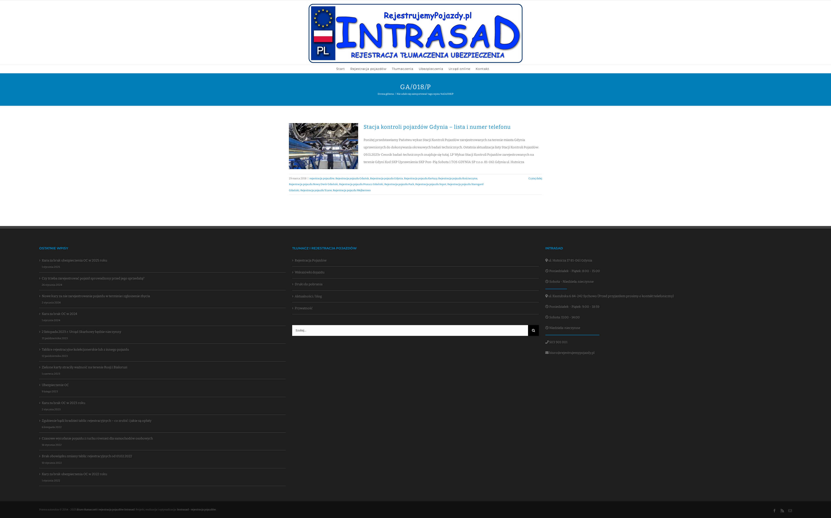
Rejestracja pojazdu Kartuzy (420, 178)
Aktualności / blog (308, 296)
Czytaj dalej (535, 178)
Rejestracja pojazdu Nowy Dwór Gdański (313, 184)
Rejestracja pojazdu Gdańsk (352, 178)
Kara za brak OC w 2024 (59, 314)
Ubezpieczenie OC (55, 385)
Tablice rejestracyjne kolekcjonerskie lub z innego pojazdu (85, 349)
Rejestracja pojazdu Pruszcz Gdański (361, 184)
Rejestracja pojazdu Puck (399, 184)
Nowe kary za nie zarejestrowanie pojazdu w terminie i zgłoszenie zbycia (96, 296)
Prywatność (304, 308)
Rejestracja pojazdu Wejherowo (352, 190)
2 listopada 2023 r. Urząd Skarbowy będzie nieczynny (81, 332)
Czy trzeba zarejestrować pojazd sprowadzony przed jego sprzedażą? (93, 278)
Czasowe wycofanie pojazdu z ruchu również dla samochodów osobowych (97, 438)
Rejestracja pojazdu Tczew (316, 190)
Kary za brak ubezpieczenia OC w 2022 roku (74, 474)
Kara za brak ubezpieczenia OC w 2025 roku (74, 260)
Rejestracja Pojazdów (311, 260)
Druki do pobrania (308, 284)
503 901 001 (558, 342)
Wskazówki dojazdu (309, 272)
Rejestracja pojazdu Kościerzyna (457, 178)
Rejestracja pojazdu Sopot (430, 184)
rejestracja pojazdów (321, 178)
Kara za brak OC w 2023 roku (63, 403)
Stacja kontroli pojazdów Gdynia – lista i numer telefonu (437, 127)
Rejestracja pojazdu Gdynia (386, 178)
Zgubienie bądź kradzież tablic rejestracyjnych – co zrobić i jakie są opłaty (96, 421)
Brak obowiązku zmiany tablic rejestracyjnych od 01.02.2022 (87, 456)
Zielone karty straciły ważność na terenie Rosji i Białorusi (84, 367)
